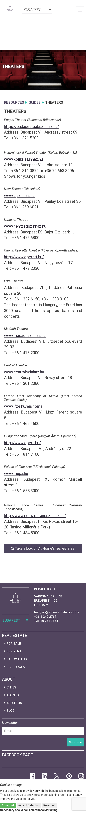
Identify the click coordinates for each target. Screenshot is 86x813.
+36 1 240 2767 (45, 616)
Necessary (7, 810)
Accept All (8, 805)
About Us (14, 703)
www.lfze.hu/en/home (23, 406)
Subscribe (75, 742)
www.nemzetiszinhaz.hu (25, 226)
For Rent (14, 651)
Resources (16, 667)
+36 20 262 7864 (46, 621)
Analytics (21, 810)
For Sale (14, 644)
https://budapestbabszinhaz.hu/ (31, 126)
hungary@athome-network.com (56, 612)
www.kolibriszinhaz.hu (23, 159)
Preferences (35, 810)
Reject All (49, 805)
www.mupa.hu (16, 473)
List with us (17, 659)
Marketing (51, 810)
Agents (13, 695)
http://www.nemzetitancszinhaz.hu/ (35, 515)
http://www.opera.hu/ (22, 442)
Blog (11, 711)
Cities (11, 687)
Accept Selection (29, 805)
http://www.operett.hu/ (24, 256)
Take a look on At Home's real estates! (44, 548)
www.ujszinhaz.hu (19, 195)
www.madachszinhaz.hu (25, 335)
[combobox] (37, 9)
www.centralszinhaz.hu (24, 372)
